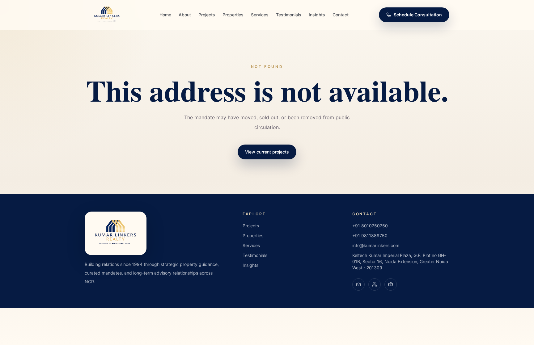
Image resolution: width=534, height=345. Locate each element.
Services (260, 14)
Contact (341, 14)
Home (165, 14)
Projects (206, 14)
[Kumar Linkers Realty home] (107, 15)
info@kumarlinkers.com (375, 245)
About (185, 14)
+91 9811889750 (370, 235)
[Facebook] (374, 284)
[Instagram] (358, 284)
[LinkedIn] (390, 284)
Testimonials (288, 14)
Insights (317, 14)
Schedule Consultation (418, 14)
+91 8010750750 (370, 225)
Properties (233, 14)
